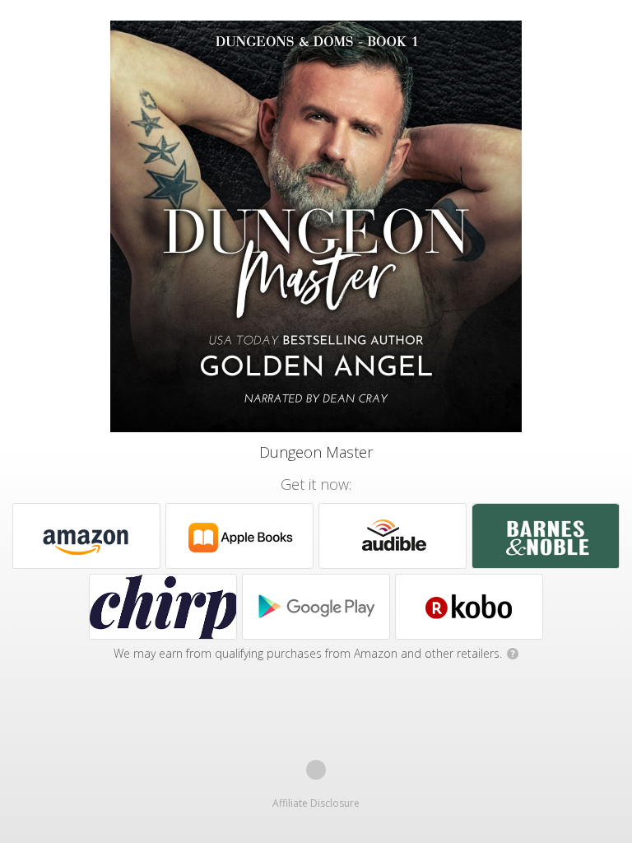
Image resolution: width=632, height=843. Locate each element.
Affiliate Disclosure (316, 803)
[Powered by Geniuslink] (316, 770)
